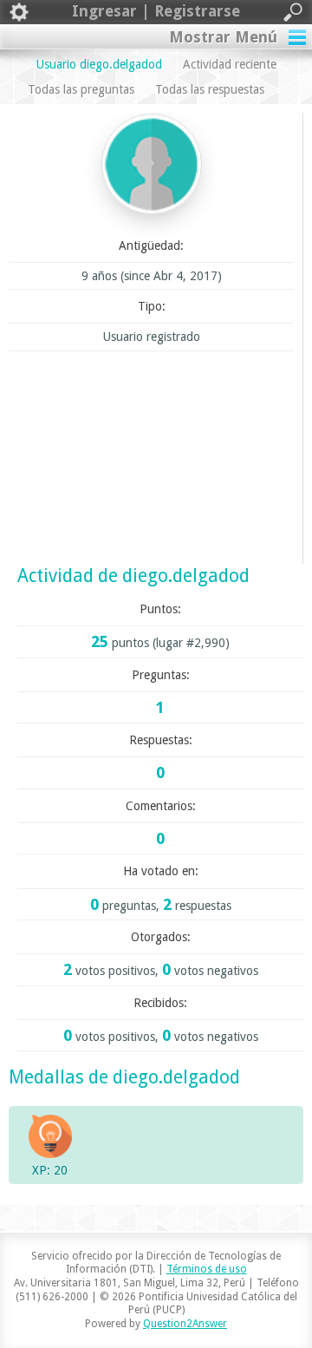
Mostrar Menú (223, 37)
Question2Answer (185, 1324)
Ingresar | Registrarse (156, 11)
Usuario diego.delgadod (99, 64)
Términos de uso (206, 1269)
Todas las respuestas (209, 89)
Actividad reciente (229, 64)
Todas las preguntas (81, 89)
